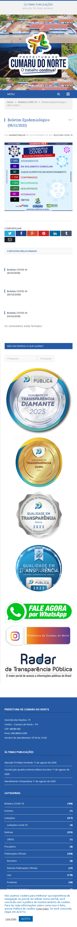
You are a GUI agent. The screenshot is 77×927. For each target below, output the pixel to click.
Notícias (8, 832)
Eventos (8, 810)
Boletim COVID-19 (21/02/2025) (17, 271)
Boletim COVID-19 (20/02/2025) (17, 293)
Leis (9, 875)
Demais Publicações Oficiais (22, 868)
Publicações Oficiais (15, 853)
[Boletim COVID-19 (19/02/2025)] (21, 306)
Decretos (12, 860)
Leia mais (42, 908)
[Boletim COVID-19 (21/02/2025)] (21, 263)
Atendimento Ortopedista (18, 781)
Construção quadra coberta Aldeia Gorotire (38, 8)
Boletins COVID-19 (63, 135)
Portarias (12, 882)
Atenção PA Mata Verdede (18, 762)
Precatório (10, 846)
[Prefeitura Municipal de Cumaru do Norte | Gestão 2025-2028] (38, 52)
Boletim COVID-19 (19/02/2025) (17, 314)
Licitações (9, 818)
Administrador (17, 135)
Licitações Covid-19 (17, 825)
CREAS (10, 839)
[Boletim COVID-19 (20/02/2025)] (21, 284)
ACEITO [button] (25, 918)
